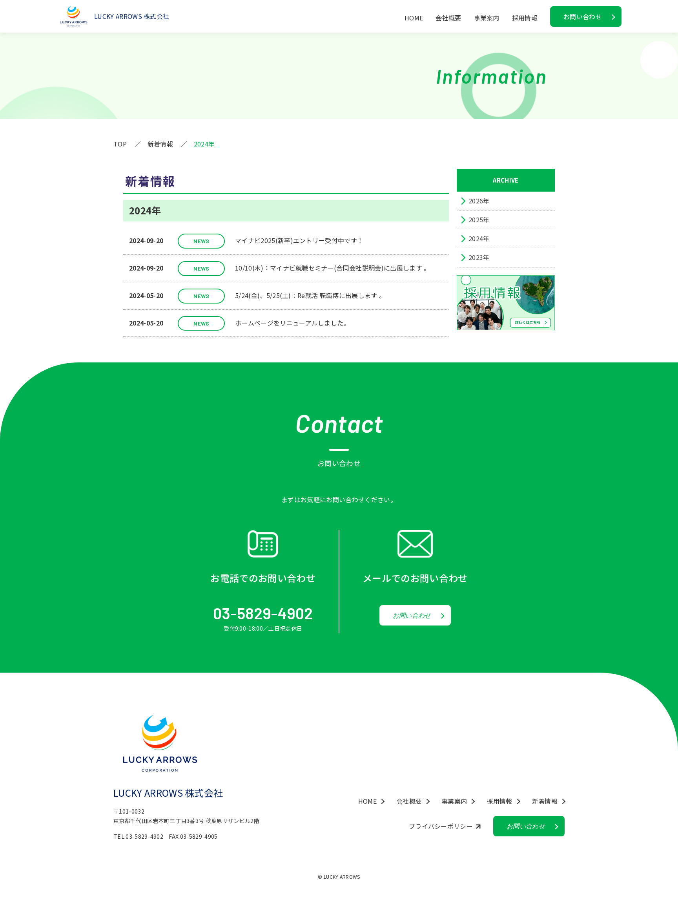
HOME (414, 17)
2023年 (479, 257)
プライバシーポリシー (441, 826)
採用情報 (499, 801)
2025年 (479, 219)
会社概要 (448, 17)
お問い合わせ (582, 16)
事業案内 (486, 17)
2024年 (479, 238)
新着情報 (545, 801)
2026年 (479, 200)
